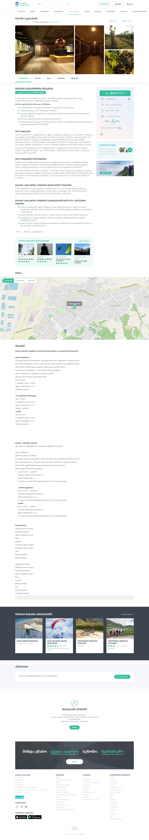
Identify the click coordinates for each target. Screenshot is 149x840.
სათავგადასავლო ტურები (64, 780)
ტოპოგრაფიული (19, 280)
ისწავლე (59, 797)
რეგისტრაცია (19, 785)
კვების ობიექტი (61, 790)
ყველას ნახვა (84, 241)
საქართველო (19, 777)
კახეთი (112, 785)
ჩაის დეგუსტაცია (61, 804)
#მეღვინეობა (38, 232)
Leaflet (137, 339)
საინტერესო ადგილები (90, 782)
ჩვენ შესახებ (19, 780)
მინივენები (113, 814)
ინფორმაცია (23, 78)
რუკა (49, 78)
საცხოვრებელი (61, 787)
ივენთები (123, 11)
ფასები (37, 78)
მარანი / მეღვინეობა (22, 22)
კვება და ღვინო (73, 11)
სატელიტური (31, 280)
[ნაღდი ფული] (112, 121)
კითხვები (61, 78)
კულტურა (86, 795)
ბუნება (58, 782)
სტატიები (98, 11)
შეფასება (74, 78)
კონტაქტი (18, 782)
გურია (112, 795)
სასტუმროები (58, 11)
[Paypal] (118, 121)
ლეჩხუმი (113, 804)
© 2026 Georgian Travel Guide (74, 834)
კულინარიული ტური (62, 799)
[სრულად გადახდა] (107, 121)
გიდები (87, 11)
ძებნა (74, 761)
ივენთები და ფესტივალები (65, 809)
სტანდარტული (8, 280)
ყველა (58, 777)
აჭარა (112, 816)
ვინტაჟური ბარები (89, 792)
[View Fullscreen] (146, 279)
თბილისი (113, 799)
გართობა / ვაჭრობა (62, 792)
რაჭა (111, 797)
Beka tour (113, 809)
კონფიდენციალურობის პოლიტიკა (26, 787)
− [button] (146, 285)
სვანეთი (112, 780)
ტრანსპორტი (110, 11)
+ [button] (146, 283)
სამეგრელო (114, 782)
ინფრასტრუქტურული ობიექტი (66, 795)
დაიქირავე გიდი (107, 145)
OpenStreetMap (144, 339)
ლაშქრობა (86, 780)
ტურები (32, 11)
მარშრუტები (44, 11)
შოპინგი (85, 790)
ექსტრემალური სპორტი (91, 799)
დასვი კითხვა (123, 676)
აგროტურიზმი (60, 802)
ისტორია (86, 797)
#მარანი (27, 232)
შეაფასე (74, 727)
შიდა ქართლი (114, 787)
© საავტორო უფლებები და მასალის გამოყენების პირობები (31, 791)
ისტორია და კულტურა (63, 785)
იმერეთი (113, 812)
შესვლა (118, 4)
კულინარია (86, 785)
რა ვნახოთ (21, 11)
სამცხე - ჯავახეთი (116, 790)
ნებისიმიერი (114, 807)
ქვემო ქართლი (115, 792)
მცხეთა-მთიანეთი (47, 22)
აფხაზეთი (113, 802)
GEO (130, 4)
